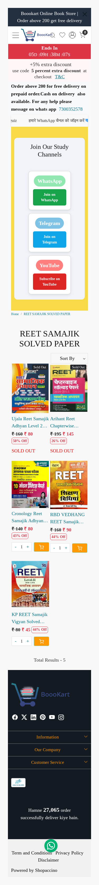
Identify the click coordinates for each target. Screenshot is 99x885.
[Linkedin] (33, 718)
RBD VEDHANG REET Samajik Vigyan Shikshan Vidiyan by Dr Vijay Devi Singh (67, 518)
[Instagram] (61, 718)
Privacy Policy (69, 852)
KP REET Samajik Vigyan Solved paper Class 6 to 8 (30, 618)
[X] (24, 718)
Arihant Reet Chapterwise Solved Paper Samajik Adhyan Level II (66, 422)
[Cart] (41, 547)
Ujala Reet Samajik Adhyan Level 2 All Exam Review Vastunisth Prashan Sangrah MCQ (30, 422)
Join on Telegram (49, 239)
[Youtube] (52, 718)
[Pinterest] (43, 718)
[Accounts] (72, 35)
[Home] (37, 34)
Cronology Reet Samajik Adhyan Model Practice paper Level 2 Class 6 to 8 (27, 517)
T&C (60, 76)
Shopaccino (46, 870)
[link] (53, 34)
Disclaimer (48, 860)
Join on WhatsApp (49, 197)
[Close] (84, 14)
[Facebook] (15, 718)
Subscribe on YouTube (49, 281)
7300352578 (71, 109)
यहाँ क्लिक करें (51, 120)
